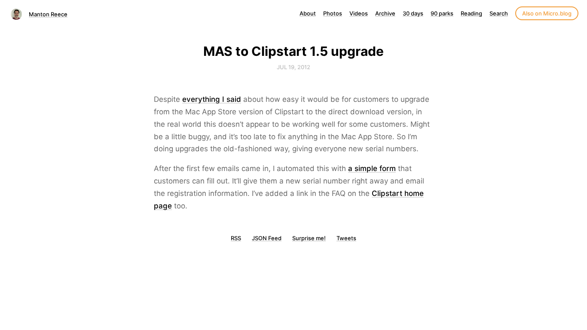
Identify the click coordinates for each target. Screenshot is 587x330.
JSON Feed (266, 238)
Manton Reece (48, 14)
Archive (385, 13)
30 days (413, 13)
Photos (332, 13)
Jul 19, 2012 (293, 67)
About (308, 13)
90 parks (442, 13)
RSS (236, 238)
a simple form (372, 168)
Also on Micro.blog (547, 13)
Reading (471, 13)
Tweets (346, 238)
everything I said (211, 99)
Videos (358, 13)
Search (498, 13)
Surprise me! (309, 238)
